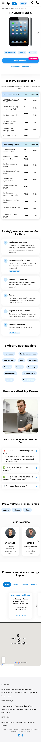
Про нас (26, 722)
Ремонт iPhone (6, 689)
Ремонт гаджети (6, 696)
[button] (3, 2)
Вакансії (33, 709)
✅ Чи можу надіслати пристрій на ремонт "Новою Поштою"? (18, 477)
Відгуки (32, 722)
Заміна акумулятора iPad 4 (11, 100)
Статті (3, 712)
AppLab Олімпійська (20, 595)
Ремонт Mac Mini (6, 693)
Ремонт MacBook (27, 689)
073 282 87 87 (20, 615)
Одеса (34, 584)
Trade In (4, 725)
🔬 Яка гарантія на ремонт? (15, 486)
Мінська (22, 52)
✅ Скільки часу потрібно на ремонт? (15, 468)
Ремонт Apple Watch (30, 693)
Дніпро (25, 584)
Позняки (33, 52)
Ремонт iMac (18, 693)
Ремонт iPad (16, 689)
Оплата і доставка (7, 706)
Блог (8, 712)
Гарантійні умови (23, 709)
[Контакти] (32, 2)
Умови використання (8, 709)
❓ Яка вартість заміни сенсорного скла (18, 451)
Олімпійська (9, 52)
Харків (15, 584)
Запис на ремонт (20, 60)
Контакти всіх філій (7, 722)
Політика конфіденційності (24, 706)
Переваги (19, 722)
